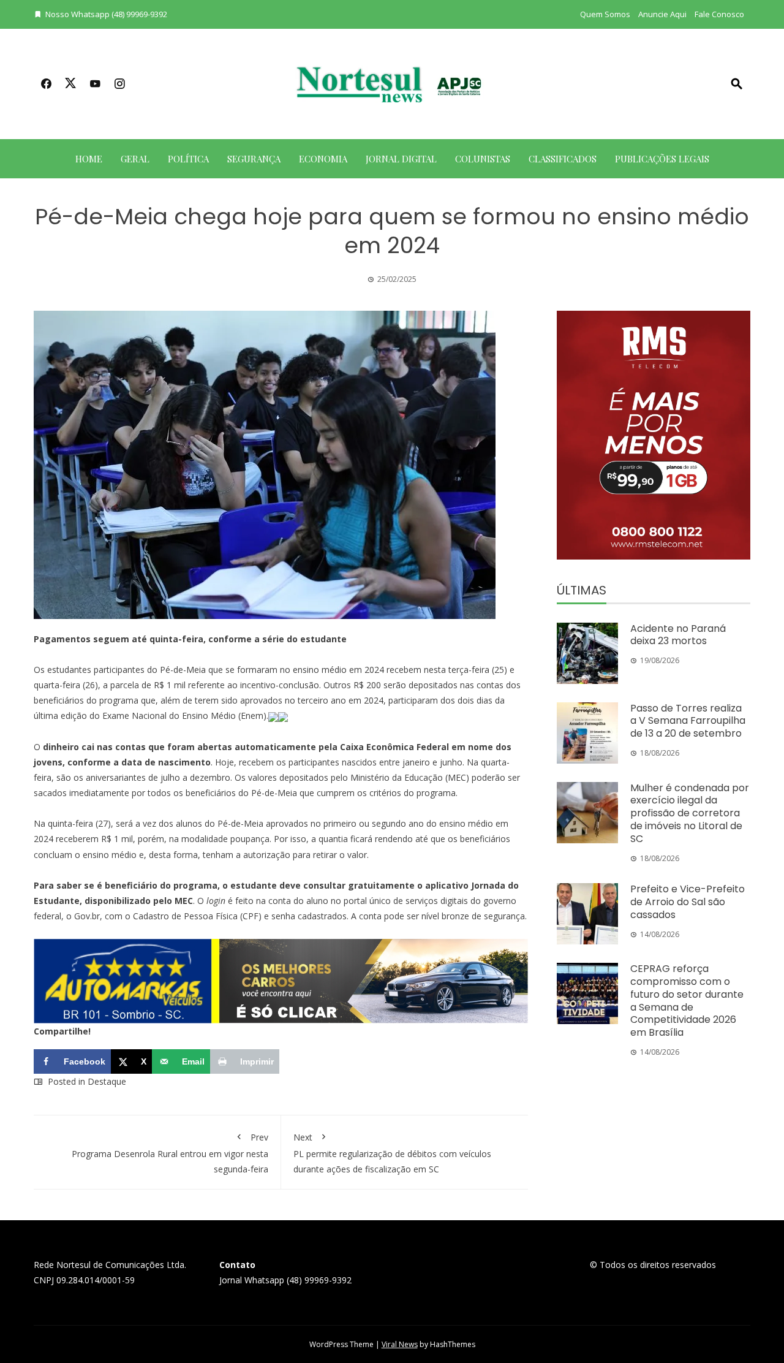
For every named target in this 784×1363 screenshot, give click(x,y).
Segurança (254, 159)
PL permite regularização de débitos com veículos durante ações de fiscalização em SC (392, 1153)
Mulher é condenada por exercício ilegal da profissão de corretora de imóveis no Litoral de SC (689, 813)
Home (88, 159)
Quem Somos (605, 14)
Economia (323, 159)
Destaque (107, 1081)
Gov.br (87, 916)
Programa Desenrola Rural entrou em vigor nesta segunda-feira (170, 1153)
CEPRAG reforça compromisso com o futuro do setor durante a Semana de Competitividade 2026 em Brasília (687, 1000)
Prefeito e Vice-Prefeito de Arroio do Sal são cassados (687, 902)
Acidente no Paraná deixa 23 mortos (678, 634)
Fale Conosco (719, 14)
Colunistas (482, 159)
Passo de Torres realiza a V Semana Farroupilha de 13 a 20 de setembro (687, 721)
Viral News (400, 1344)
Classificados (563, 159)
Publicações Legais (662, 159)
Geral (135, 159)
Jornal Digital (401, 159)
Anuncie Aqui (662, 14)
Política (188, 159)
